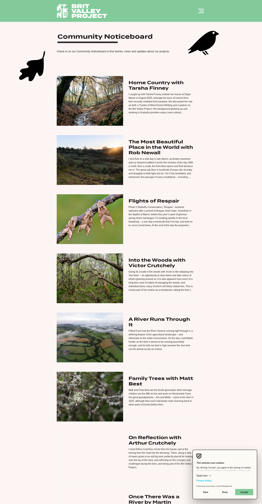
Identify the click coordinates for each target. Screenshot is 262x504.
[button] (201, 11)
